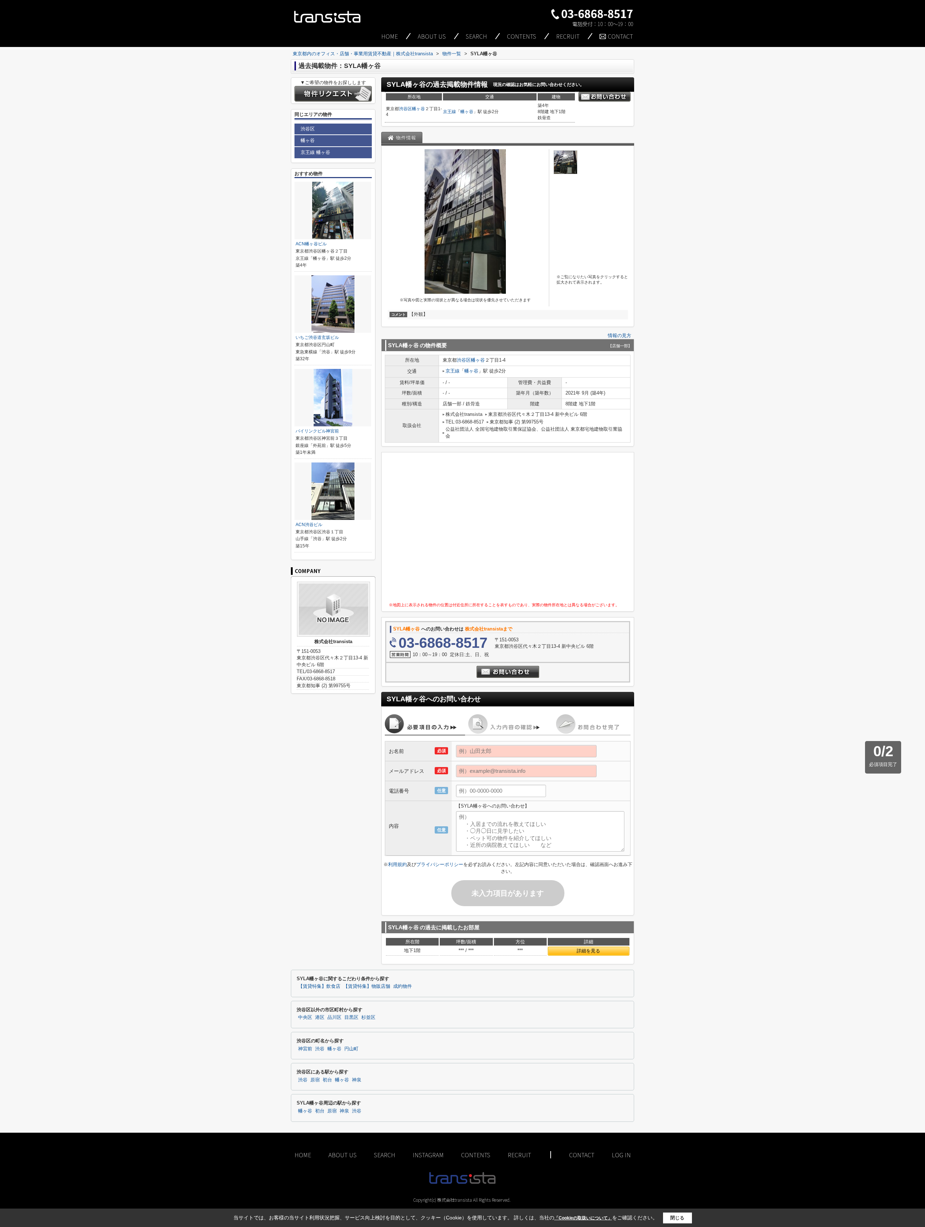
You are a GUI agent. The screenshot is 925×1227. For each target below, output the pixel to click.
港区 (319, 1017)
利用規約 (397, 864)
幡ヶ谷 (418, 108)
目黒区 (351, 1017)
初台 (327, 1079)
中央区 (305, 1017)
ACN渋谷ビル (309, 524)
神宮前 (305, 1048)
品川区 (334, 1017)
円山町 (351, 1048)
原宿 (315, 1079)
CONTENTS (521, 36)
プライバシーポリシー (439, 864)
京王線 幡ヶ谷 (315, 152)
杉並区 (368, 1017)
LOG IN (621, 1154)
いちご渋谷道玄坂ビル (317, 337)
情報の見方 (619, 335)
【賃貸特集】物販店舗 (366, 986)
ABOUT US (432, 36)
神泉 (356, 1079)
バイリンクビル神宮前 (317, 431)
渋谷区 (405, 108)
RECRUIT (568, 36)
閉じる (677, 1217)
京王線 (449, 111)
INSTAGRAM (428, 1154)
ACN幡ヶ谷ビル (311, 243)
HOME (389, 36)
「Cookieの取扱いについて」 (583, 1217)
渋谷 (319, 1048)
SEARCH (476, 36)
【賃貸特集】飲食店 (319, 986)
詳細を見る (588, 950)
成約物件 (402, 986)
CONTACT (620, 36)
